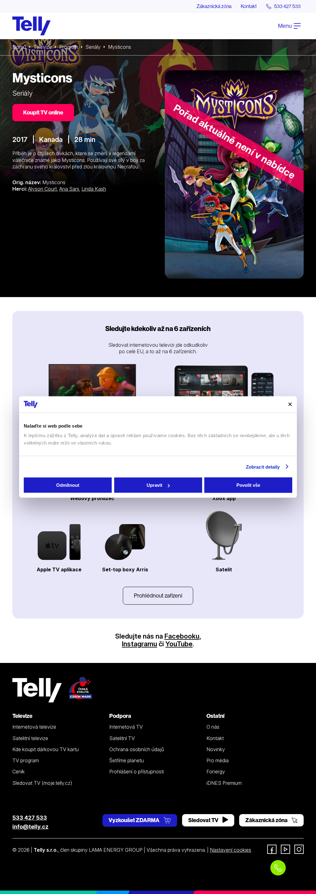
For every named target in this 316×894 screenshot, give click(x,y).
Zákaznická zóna (214, 6)
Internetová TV (126, 727)
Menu (285, 25)
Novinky (215, 749)
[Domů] (31, 25)
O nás (212, 727)
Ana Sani (69, 189)
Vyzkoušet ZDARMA (134, 820)
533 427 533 (29, 817)
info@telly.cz (30, 826)
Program (68, 47)
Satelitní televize (30, 738)
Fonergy (215, 771)
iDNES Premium (224, 783)
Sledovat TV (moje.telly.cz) (42, 783)
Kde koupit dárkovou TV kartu (45, 749)
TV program (25, 760)
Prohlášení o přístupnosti (136, 771)
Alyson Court (42, 189)
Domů (19, 47)
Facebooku (181, 636)
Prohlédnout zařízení (158, 595)
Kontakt (249, 6)
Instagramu (139, 644)
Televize (42, 47)
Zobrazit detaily (263, 466)
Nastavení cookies (230, 850)
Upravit (154, 485)
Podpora (120, 715)
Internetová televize (34, 727)
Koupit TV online (43, 112)
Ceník (18, 771)
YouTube (179, 644)
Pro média (217, 760)
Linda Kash (93, 189)
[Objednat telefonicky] (278, 867)
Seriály (93, 47)
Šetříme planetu (126, 760)
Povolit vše (248, 485)
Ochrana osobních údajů (136, 749)
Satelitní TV (122, 738)
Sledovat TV (203, 820)
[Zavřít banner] (290, 404)
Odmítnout (67, 485)
